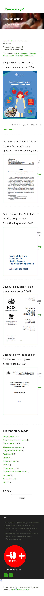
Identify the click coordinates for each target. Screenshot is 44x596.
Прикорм (6, 457)
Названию (24, 53)
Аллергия (6, 475)
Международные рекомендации (15, 440)
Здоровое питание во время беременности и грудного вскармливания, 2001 (19, 359)
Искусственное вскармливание (14, 472)
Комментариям (8, 56)
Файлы (13, 41)
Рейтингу (33, 53)
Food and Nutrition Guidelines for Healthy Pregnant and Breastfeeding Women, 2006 (21, 219)
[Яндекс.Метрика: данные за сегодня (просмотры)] (22, 589)
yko (24, 125)
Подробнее (8, 129)
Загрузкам (19, 56)
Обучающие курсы (10, 443)
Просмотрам (29, 56)
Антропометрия (9, 479)
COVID (5, 482)
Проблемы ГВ (8, 454)
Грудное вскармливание (12, 450)
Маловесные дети (9, 468)
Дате (17, 53)
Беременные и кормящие (12, 447)
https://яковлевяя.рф (13, 569)
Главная (6, 41)
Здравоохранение (9, 461)
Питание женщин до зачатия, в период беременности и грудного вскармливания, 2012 (20, 146)
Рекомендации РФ (10, 436)
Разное (5, 465)
